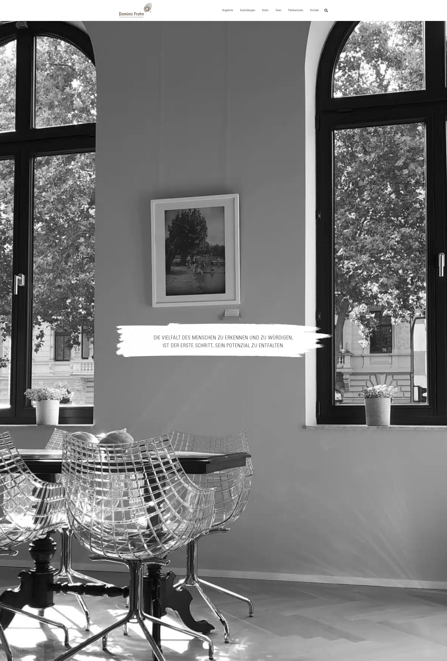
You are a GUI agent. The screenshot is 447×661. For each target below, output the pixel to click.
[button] (236, 10)
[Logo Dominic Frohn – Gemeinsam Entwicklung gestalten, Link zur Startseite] (136, 10)
